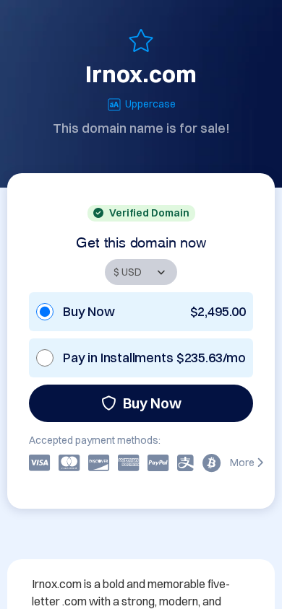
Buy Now (152, 403)
